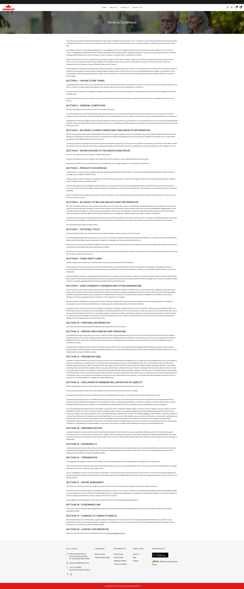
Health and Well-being (102, 557)
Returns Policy (118, 557)
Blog (134, 557)
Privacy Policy (118, 554)
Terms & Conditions (120, 564)
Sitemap (135, 561)
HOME (104, 7)
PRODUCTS (125, 7)
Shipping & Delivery (120, 561)
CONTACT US (137, 7)
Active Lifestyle (100, 554)
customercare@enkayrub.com (115, 533)
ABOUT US (113, 7)
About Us (136, 554)
